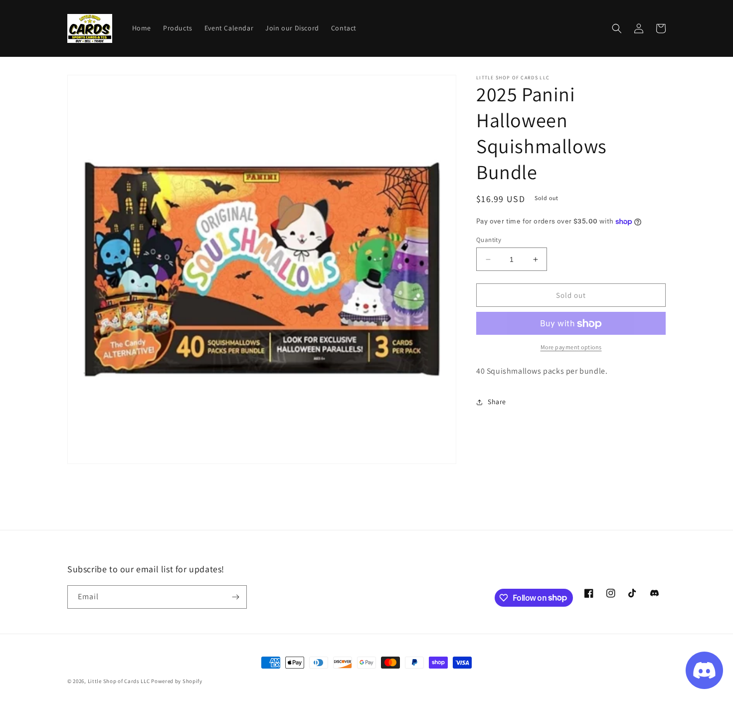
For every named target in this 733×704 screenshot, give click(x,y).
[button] (617, 28)
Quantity (488, 239)
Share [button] (497, 402)
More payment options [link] (571, 347)
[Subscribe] (235, 597)
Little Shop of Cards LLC (119, 681)
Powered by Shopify (176, 681)
